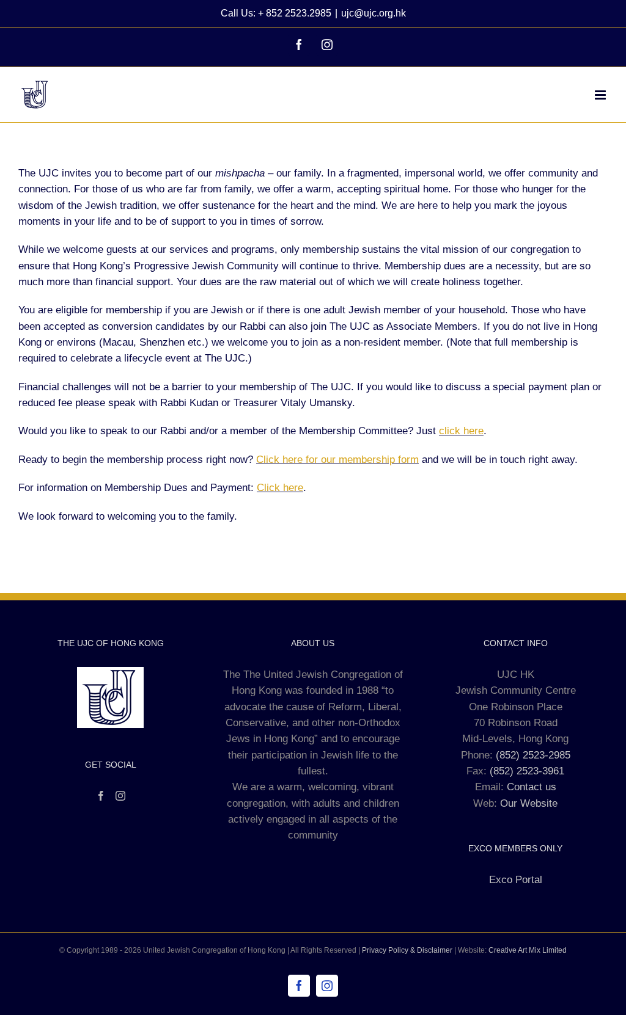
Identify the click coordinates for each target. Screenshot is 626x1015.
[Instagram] (120, 796)
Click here (280, 487)
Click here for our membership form (337, 459)
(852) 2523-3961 (527, 771)
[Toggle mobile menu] (601, 95)
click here (461, 431)
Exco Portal (515, 880)
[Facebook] (101, 796)
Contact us (531, 787)
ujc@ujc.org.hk (373, 13)
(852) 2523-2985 (533, 755)
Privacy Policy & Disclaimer (407, 950)
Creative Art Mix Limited (527, 950)
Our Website (529, 803)
